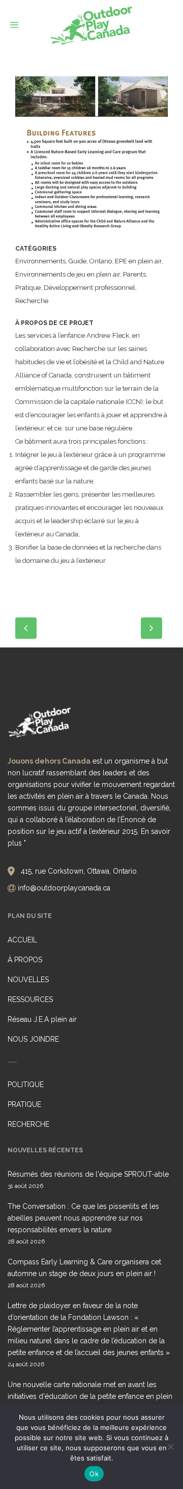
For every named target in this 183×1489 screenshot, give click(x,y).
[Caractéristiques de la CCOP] (91, 183)
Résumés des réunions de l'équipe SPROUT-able (88, 1174)
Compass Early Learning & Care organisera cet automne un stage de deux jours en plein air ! (84, 1268)
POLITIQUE (26, 1084)
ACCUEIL (22, 940)
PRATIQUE (24, 1104)
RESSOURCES (30, 999)
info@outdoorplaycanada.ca (64, 888)
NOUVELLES (28, 980)
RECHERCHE (28, 1124)
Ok (94, 1474)
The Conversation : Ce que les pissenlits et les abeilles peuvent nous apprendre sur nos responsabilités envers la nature (83, 1218)
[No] (170, 1447)
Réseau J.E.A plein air (42, 1019)
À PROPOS (25, 960)
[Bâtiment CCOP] (91, 100)
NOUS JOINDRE (33, 1039)
